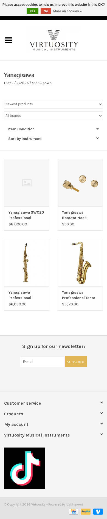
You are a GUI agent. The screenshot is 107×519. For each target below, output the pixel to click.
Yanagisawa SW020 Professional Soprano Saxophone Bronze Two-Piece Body (26, 215)
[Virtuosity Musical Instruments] (62, 39)
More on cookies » (67, 11)
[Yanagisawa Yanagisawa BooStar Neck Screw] (80, 182)
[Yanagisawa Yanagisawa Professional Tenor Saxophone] (80, 262)
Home (8, 83)
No (46, 11)
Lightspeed (74, 504)
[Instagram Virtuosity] (68, 378)
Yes (32, 11)
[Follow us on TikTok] (53, 468)
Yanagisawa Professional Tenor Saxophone (78, 295)
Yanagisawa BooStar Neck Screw (74, 215)
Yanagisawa (42, 83)
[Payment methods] (73, 511)
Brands (22, 83)
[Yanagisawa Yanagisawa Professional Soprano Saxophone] (26, 262)
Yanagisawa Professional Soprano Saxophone (26, 295)
